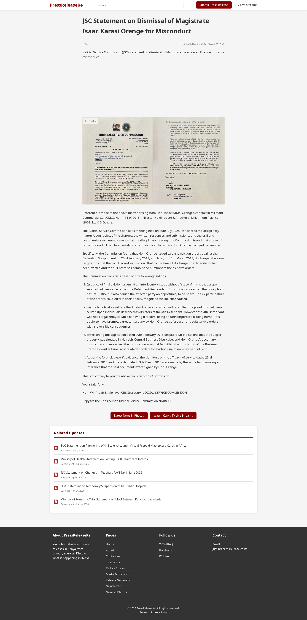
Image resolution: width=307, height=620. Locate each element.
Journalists (113, 562)
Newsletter (113, 586)
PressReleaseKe (66, 5)
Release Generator (118, 580)
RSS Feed (165, 556)
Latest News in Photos (129, 415)
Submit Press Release (214, 5)
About (110, 550)
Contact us (113, 556)
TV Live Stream (116, 568)
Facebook (165, 550)
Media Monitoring (118, 574)
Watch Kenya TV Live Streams (173, 415)
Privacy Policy (159, 612)
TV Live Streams (246, 5)
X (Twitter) (166, 544)
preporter (202, 43)
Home (110, 544)
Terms (143, 612)
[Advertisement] (153, 87)
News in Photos (116, 592)
